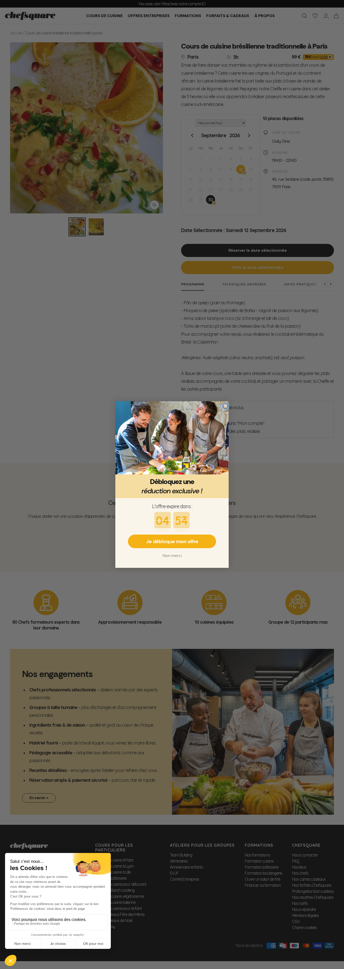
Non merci (172, 555)
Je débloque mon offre (172, 541)
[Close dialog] (225, 406)
